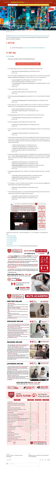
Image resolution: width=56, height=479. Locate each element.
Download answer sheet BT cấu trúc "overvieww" (28, 64)
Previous (8, 454)
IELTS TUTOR (9, 56)
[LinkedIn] (45, 459)
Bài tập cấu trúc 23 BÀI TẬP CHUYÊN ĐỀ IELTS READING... (38, 456)
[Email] (47, 459)
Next (29, 454)
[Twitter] (42, 459)
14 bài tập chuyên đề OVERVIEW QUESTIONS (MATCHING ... (34, 48)
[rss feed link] (49, 459)
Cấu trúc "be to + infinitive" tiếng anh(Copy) (14, 456)
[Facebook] (40, 459)
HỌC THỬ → (50, 9)
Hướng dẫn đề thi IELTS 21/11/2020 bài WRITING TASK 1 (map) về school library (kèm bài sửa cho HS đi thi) (29, 35)
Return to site (9, 459)
